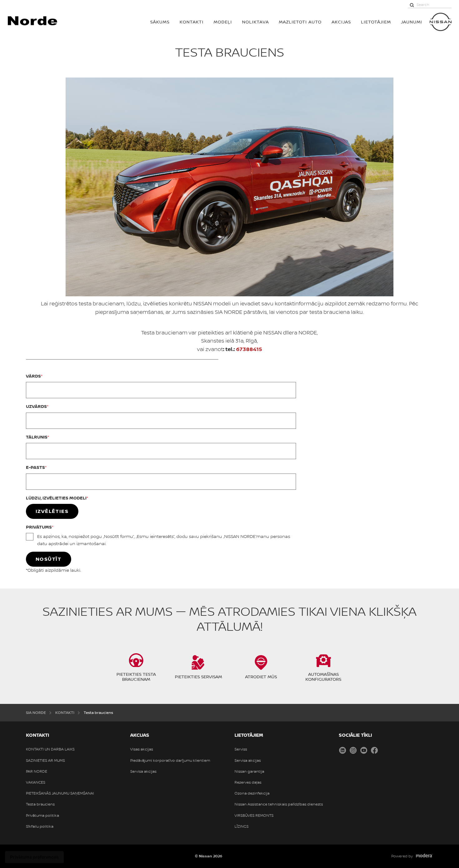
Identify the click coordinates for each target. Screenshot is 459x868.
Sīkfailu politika (39, 826)
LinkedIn (342, 750)
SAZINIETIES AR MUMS (45, 760)
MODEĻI (223, 22)
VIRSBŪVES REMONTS (254, 815)
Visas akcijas (141, 749)
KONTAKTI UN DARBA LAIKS (50, 749)
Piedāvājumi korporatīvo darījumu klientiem (170, 760)
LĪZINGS (241, 826)
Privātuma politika (42, 815)
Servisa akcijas (143, 771)
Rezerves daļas (247, 782)
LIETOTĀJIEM (376, 22)
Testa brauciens (40, 804)
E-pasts (35, 467)
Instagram (353, 750)
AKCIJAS (341, 22)
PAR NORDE (36, 771)
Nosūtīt (49, 558)
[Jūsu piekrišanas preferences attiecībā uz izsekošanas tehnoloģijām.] (34, 857)
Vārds (33, 376)
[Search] (412, 4)
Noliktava (255, 22)
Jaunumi (411, 22)
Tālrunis (36, 437)
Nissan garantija (249, 771)
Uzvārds (36, 406)
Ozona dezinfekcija (251, 793)
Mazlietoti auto (300, 22)
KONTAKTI (192, 22)
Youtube (364, 750)
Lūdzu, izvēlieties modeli (56, 498)
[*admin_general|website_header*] (441, 21)
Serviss (240, 749)
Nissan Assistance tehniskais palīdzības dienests (278, 804)
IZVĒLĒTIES (52, 511)
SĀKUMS (160, 22)
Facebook (374, 750)
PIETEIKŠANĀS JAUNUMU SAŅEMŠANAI (60, 793)
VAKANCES (35, 782)
